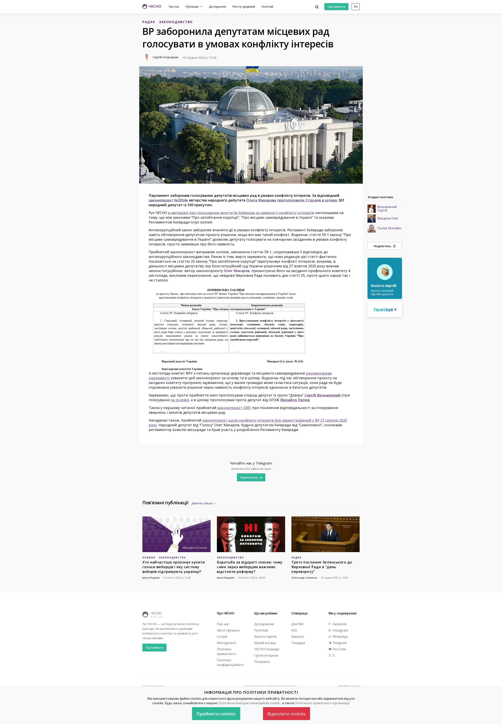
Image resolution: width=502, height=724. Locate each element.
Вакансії (297, 636)
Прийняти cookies (216, 714)
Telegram (339, 643)
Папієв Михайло (389, 228)
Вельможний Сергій (387, 208)
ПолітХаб (261, 630)
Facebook (339, 624)
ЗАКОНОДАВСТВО (176, 22)
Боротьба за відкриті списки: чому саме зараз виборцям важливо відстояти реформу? (250, 567)
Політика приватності (226, 651)
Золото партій (265, 636)
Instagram (340, 630)
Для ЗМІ (297, 624)
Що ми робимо (265, 613)
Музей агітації (265, 643)
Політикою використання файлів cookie (249, 703)
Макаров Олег (387, 218)
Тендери (298, 643)
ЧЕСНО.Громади (266, 649)
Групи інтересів (266, 655)
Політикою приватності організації (322, 703)
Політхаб (267, 6)
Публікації (192, 6)
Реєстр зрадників (243, 6)
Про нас (174, 6)
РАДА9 (148, 22)
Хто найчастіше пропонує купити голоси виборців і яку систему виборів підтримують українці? (173, 567)
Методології (226, 643)
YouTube (339, 649)
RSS (294, 630)
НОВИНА (148, 557)
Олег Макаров (236, 270)
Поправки (262, 662)
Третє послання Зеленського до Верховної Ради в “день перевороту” (321, 567)
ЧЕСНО (156, 613)
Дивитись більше (202, 503)
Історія (222, 636)
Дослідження (217, 6)
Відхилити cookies (286, 714)
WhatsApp (340, 636)
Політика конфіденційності (230, 662)
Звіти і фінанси (228, 630)
